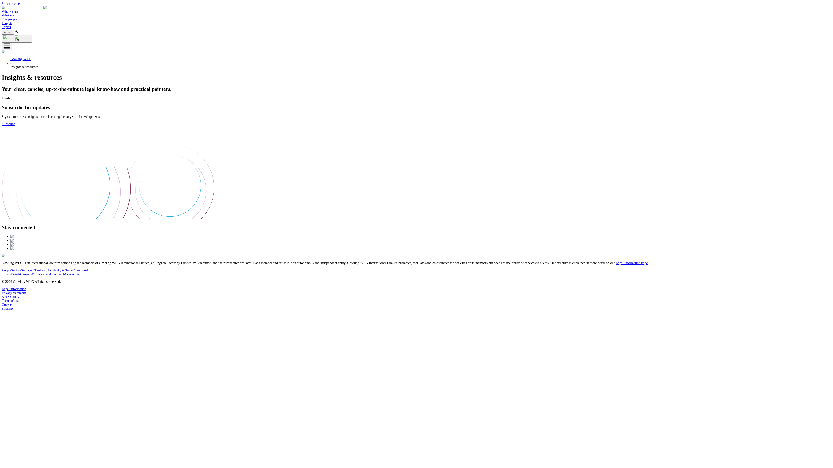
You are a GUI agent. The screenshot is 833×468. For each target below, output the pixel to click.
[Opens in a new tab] (25, 236)
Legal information (14, 289)
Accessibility (10, 297)
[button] (43, 7)
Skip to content (12, 3)
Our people (9, 19)
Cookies (7, 304)
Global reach (56, 274)
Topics (6, 27)
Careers (25, 274)
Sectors (16, 270)
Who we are (10, 11)
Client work (80, 270)
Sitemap (7, 308)
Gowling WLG (20, 59)
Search (7, 32)
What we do (10, 15)
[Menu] (7, 46)
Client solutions (43, 270)
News (68, 270)
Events (15, 274)
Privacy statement (14, 293)
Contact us (72, 274)
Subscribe (8, 124)
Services (27, 270)
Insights (7, 23)
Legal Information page (632, 263)
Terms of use (10, 300)
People (6, 270)
